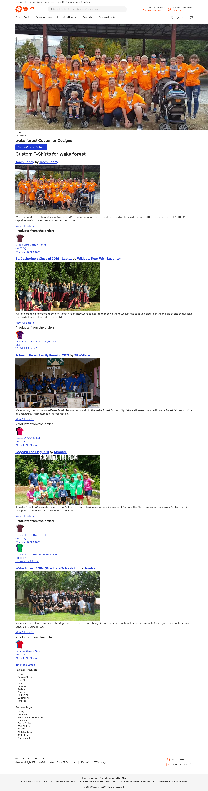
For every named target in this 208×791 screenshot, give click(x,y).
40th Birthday (25, 735)
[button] (182, 10)
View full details (24, 226)
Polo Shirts (23, 695)
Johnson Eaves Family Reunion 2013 (42, 355)
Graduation (23, 720)
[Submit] (50, 9)
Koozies (21, 692)
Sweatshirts (24, 698)
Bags (20, 674)
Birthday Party (25, 732)
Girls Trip (22, 729)
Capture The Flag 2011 (32, 452)
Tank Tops (22, 701)
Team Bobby (24, 162)
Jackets (21, 689)
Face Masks (23, 680)
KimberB (60, 452)
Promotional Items (108, 778)
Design (31, 147)
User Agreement (136, 781)
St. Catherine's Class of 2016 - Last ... (43, 259)
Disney (21, 711)
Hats (20, 683)
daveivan (90, 568)
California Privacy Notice (89, 781)
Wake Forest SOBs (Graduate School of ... (47, 568)
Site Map (122, 778)
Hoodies (22, 686)
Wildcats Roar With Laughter (99, 259)
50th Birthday (24, 726)
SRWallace (82, 355)
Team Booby (48, 162)
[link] (24, 9)
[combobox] (87, 9)
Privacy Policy (70, 781)
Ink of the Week (25, 664)
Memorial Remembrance (30, 717)
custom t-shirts (56, 781)
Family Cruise (24, 723)
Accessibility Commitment (114, 781)
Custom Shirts (25, 677)
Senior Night (24, 738)
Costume (22, 714)
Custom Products (90, 778)
